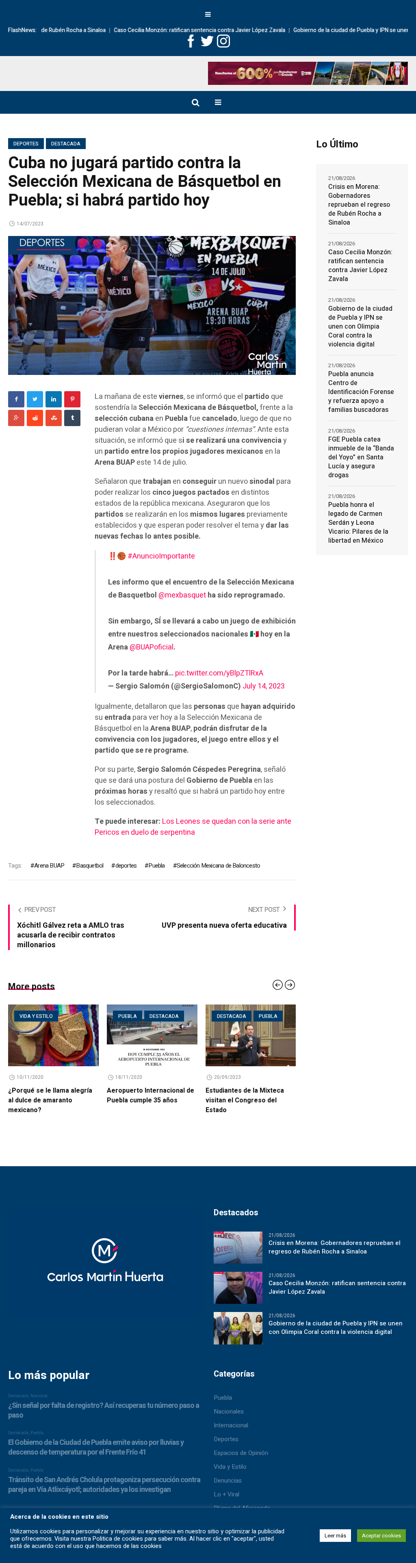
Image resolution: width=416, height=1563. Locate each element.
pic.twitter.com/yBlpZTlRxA (219, 673)
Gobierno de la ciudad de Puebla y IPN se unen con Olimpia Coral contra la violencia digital (360, 326)
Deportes (26, 143)
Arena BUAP (49, 865)
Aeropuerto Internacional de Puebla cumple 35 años (51, 1095)
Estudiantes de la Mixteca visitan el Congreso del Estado (146, 1100)
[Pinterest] (72, 399)
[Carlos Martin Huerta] (105, 1266)
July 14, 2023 (264, 686)
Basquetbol (89, 865)
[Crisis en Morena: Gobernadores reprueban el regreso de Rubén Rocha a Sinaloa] (238, 1247)
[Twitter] (35, 399)
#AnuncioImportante (161, 556)
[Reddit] (35, 418)
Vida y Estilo (230, 1466)
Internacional (231, 1425)
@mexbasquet (182, 595)
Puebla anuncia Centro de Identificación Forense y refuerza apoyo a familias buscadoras (361, 392)
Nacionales (229, 1411)
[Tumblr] (72, 418)
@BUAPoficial (151, 647)
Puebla (156, 865)
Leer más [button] (335, 1535)
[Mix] (54, 418)
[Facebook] (16, 399)
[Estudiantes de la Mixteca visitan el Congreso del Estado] (152, 1035)
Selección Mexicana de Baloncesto (218, 865)
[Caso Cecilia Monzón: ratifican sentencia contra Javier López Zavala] (238, 1287)
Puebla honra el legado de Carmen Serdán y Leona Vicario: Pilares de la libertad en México (358, 523)
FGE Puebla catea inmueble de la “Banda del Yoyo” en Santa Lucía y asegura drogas (361, 457)
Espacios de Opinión (241, 1452)
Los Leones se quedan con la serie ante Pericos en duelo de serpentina (193, 827)
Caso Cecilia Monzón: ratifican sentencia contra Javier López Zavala (150, 30)
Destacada (65, 143)
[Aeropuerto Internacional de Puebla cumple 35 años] (53, 1035)
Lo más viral (234, 1016)
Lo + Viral (226, 1494)
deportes (125, 865)
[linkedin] (54, 399)
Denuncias (228, 1480)
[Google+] (16, 418)
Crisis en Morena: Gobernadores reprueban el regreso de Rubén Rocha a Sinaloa (359, 204)
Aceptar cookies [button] (381, 1535)
